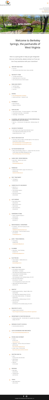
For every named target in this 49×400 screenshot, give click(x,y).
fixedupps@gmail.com (16, 234)
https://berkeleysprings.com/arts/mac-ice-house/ (21, 144)
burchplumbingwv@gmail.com (18, 253)
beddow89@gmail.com (16, 262)
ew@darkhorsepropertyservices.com (19, 229)
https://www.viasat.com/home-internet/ (20, 349)
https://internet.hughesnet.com (18, 346)
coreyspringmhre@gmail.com (18, 243)
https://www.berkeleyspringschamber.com (20, 332)
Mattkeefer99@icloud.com (17, 172)
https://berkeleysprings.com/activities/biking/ (21, 153)
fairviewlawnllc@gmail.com (17, 163)
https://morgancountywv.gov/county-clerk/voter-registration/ (24, 311)
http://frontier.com (16, 342)
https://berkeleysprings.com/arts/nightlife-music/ (21, 142)
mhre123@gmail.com (45, 11)
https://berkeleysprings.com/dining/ (19, 95)
